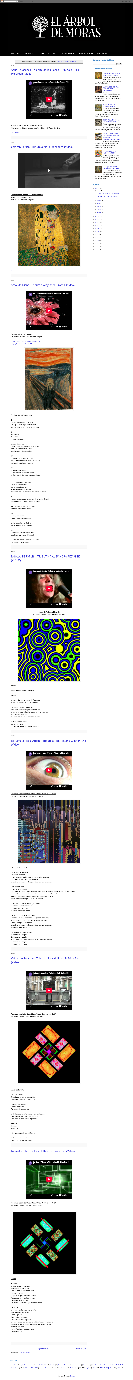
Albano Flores (13, 1365)
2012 (97, 250)
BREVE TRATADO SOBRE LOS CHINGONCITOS (111, 121)
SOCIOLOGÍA (28, 54)
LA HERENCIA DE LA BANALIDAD (108, 193)
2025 (97, 188)
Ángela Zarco (23, 1365)
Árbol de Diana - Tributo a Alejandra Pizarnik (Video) (43, 285)
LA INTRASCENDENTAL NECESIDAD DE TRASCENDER (110, 89)
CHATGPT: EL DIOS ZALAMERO (107, 196)
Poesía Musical (63, 1368)
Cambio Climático (41, 1365)
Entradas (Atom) (25, 1352)
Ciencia (52, 1365)
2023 (97, 219)
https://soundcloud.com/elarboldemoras (25, 341)
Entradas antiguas (80, 1349)
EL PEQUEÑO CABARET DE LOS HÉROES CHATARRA (112, 167)
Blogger (72, 1376)
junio (98, 191)
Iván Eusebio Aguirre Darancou (101, 1365)
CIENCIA (40, 54)
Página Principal (43, 1349)
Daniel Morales (76, 1365)
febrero (99, 209)
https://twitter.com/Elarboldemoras (24, 344)
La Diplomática (31, 1367)
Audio (31, 1365)
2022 (97, 222)
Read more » (15, 133)
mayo (99, 200)
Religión (87, 1368)
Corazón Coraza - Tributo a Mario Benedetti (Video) (42, 147)
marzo (99, 206)
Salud (94, 1368)
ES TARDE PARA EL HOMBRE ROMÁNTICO (110, 105)
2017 (97, 237)
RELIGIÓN (52, 54)
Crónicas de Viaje (63, 1365)
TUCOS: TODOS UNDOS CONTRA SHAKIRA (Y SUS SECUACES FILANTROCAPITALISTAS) (111, 136)
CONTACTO (102, 54)
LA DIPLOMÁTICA (66, 54)
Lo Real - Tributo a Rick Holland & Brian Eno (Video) (43, 1151)
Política (73, 1367)
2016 (97, 240)
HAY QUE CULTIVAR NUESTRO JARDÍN (109, 152)
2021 (97, 225)
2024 (97, 216)
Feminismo (86, 1365)
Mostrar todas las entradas (66, 61)
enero (99, 212)
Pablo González (46, 1368)
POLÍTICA (15, 54)
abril (98, 203)
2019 (97, 231)
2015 (97, 243)
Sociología (105, 1367)
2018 (97, 234)
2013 (97, 247)
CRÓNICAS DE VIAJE (86, 54)
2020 (97, 228)
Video (119, 1368)
